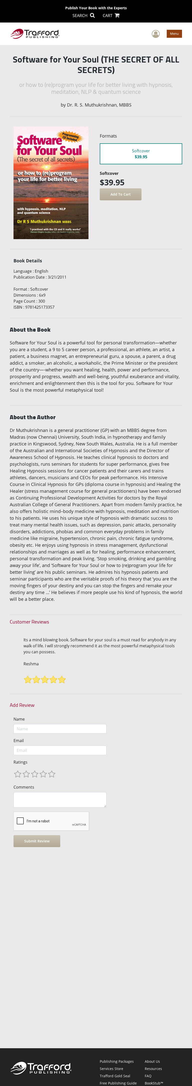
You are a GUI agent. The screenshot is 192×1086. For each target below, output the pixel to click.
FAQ (148, 1075)
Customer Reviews (29, 622)
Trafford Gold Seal (115, 1075)
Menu (174, 33)
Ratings (21, 762)
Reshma (31, 664)
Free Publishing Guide (118, 1083)
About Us (152, 1061)
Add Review (22, 705)
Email (19, 740)
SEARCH (80, 15)
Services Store (111, 1068)
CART (108, 15)
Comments (24, 787)
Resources (153, 1068)
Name (19, 719)
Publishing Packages (117, 1061)
